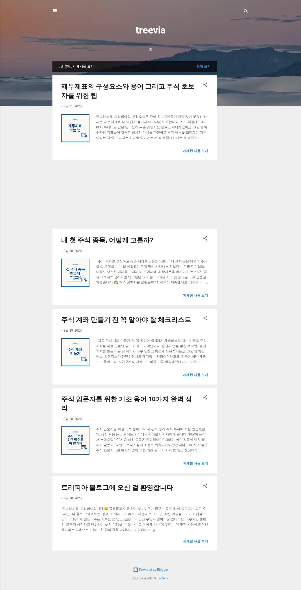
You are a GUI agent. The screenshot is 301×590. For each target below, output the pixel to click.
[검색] (246, 12)
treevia (151, 30)
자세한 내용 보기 (195, 151)
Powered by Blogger (153, 570)
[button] (205, 85)
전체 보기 (204, 66)
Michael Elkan (160, 578)
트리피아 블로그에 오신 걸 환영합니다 (117, 487)
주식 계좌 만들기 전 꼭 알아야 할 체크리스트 (126, 319)
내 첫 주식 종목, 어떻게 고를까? (107, 240)
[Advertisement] (234, 127)
